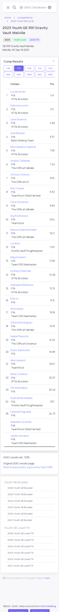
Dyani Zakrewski (20, 350)
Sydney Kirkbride (20, 271)
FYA (19, 68)
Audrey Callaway (20, 160)
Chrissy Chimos (19, 174)
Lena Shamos (18, 119)
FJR (8, 68)
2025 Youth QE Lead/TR (21, 540)
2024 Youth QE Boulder (20, 500)
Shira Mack (16, 308)
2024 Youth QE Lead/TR (21, 546)
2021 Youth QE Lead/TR (20, 565)
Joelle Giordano (19, 435)
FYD (50, 68)
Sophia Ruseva (19, 215)
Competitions (25, 17)
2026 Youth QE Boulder (20, 488)
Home (7, 17)
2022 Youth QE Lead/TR (21, 559)
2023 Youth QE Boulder (20, 507)
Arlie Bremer (17, 133)
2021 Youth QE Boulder (20, 520)
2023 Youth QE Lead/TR (21, 552)
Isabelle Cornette (20, 422)
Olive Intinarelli (19, 202)
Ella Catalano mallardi (23, 147)
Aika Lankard (17, 360)
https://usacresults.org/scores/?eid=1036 (28, 467)
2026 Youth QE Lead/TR (21, 533)
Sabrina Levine (19, 105)
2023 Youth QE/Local (22, 21)
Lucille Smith (18, 91)
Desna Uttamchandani (23, 229)
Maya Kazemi (18, 257)
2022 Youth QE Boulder (20, 513)
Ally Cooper (17, 188)
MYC (40, 74)
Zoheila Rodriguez (21, 322)
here (47, 578)
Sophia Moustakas (21, 398)
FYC (40, 68)
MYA (19, 74)
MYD (50, 74)
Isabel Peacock (19, 336)
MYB (29, 74)
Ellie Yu (14, 298)
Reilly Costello (19, 374)
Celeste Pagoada (20, 411)
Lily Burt (15, 243)
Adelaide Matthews (22, 285)
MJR (8, 74)
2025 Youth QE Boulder (20, 494)
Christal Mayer (19, 388)
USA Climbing (48, 606)
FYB (29, 68)
